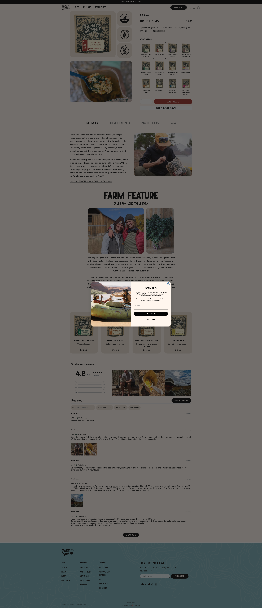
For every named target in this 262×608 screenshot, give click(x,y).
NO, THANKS (151, 319)
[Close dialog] (168, 284)
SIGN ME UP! (151, 314)
